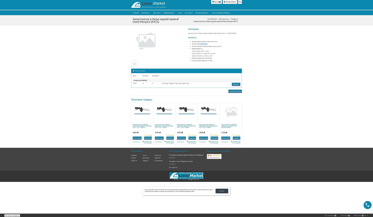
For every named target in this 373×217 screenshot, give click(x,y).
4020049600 (203, 44)
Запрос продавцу (13, 216)
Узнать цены (137, 138)
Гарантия (157, 158)
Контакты (188, 13)
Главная (136, 13)
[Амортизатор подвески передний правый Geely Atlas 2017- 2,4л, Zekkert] (186, 109)
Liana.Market (212, 19)
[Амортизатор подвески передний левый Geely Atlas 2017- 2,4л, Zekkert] (208, 109)
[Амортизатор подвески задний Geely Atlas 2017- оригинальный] (231, 112)
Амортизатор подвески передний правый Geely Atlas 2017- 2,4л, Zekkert (186, 126)
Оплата (133, 158)
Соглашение (158, 161)
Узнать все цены (235, 91)
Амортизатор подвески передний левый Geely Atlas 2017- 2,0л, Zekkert (164, 126)
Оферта (145, 161)
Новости (134, 161)
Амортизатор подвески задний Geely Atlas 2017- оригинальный (229, 126)
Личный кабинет (230, 2)
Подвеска (234, 19)
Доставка (156, 13)
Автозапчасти (224, 19)
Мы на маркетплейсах (221, 13)
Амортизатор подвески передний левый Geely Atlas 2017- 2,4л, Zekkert (208, 126)
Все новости (173, 167)
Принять (221, 191)
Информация (168, 13)
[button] (367, 205)
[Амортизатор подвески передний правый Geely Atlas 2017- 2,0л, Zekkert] (142, 109)
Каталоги (145, 13)
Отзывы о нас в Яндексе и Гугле (181, 161)
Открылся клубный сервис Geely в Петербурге (186, 155)
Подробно (148, 138)
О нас (180, 13)
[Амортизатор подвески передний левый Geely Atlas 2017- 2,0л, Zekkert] (164, 109)
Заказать (236, 84)
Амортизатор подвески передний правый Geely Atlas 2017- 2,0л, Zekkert (142, 126)
